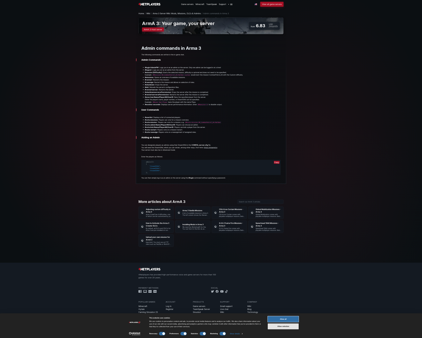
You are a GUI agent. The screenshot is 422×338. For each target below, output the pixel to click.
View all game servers (272, 4)
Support (222, 4)
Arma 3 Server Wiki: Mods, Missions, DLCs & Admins (177, 13)
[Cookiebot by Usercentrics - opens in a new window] (134, 333)
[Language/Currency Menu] (255, 4)
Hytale (141, 309)
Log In (168, 306)
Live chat (224, 309)
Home (141, 13)
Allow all (283, 319)
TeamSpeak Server (201, 309)
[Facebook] (218, 291)
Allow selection (283, 326)
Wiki (148, 13)
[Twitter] (213, 291)
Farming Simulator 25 (148, 312)
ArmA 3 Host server (153, 29)
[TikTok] (227, 291)
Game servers (199, 306)
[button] (230, 4)
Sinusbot (197, 312)
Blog (249, 309)
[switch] (183, 333)
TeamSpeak (211, 4)
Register (169, 309)
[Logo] (149, 4)
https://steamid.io (210, 147)
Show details (235, 334)
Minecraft (200, 4)
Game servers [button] (187, 4)
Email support (226, 306)
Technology (252, 312)
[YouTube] (222, 291)
